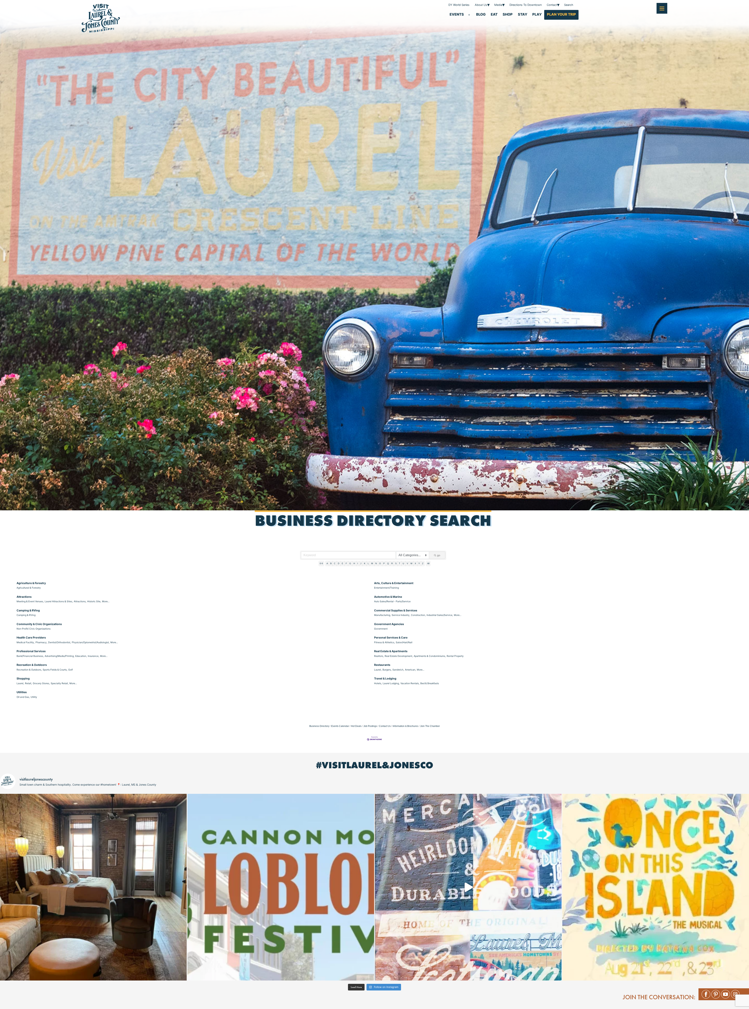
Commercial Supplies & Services (395, 610)
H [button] (354, 563)
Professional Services (31, 651)
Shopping (23, 678)
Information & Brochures (405, 726)
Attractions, (80, 601)
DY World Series (458, 4)
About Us (481, 4)
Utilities (22, 692)
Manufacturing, (382, 615)
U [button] (403, 563)
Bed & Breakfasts (429, 683)
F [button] (346, 563)
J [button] (360, 563)
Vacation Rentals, (409, 683)
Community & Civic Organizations (39, 624)
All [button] (428, 563)
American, (410, 669)
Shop (508, 14)
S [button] (396, 563)
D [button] (338, 563)
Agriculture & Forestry (31, 583)
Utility (34, 696)
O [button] (380, 563)
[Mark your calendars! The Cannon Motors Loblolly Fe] (280, 887)
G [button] (350, 563)
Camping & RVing (28, 610)
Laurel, (378, 669)
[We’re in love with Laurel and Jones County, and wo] (468, 887)
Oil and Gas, (23, 696)
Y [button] (419, 563)
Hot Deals (356, 726)
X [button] (415, 563)
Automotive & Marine (388, 596)
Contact (552, 4)
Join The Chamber (430, 726)
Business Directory (319, 726)
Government (381, 628)
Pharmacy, (41, 642)
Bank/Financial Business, (30, 656)
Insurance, (93, 656)
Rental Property (455, 656)
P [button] (384, 563)
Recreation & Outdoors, (29, 669)
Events (457, 14)
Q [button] (388, 563)
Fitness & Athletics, (384, 642)
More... (105, 601)
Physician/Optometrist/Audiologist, (90, 642)
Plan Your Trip (561, 14)
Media (498, 4)
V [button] (407, 563)
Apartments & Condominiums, (430, 656)
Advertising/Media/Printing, (59, 656)
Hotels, (378, 683)
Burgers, (386, 669)
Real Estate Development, (399, 656)
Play (537, 14)
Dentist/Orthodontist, (59, 642)
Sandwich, (398, 669)
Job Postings (370, 726)
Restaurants (382, 664)
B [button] (331, 563)
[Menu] (662, 8)
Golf (70, 669)
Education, (81, 656)
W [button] (411, 563)
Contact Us (385, 726)
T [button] (399, 563)
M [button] (372, 563)
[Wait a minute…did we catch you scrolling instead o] (93, 887)
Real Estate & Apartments (390, 651)
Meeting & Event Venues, (30, 601)
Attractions (24, 596)
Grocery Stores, (41, 683)
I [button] (357, 563)
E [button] (342, 563)
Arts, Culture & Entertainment (393, 583)
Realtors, (379, 656)
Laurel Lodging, (391, 683)
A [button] (327, 563)
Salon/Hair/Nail (404, 642)
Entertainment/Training (386, 587)
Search (568, 4)
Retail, (28, 683)
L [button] (368, 563)
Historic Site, (94, 601)
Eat (494, 14)
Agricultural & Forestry (29, 587)
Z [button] (422, 563)
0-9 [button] (321, 563)
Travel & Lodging (385, 678)
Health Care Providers (31, 637)
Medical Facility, (26, 642)
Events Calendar (340, 726)
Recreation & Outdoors (32, 664)
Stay (522, 14)
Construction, (418, 615)
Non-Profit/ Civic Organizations (34, 628)
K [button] (364, 563)
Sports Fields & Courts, (55, 669)
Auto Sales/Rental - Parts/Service (392, 601)
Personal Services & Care (390, 637)
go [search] (438, 555)
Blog (481, 14)
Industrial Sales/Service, (440, 615)
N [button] (376, 563)
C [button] (334, 563)
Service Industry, (401, 615)
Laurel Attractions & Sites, (59, 601)
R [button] (392, 563)
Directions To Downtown (525, 4)
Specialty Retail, (59, 683)
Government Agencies (389, 624)
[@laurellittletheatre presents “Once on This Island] (655, 887)
